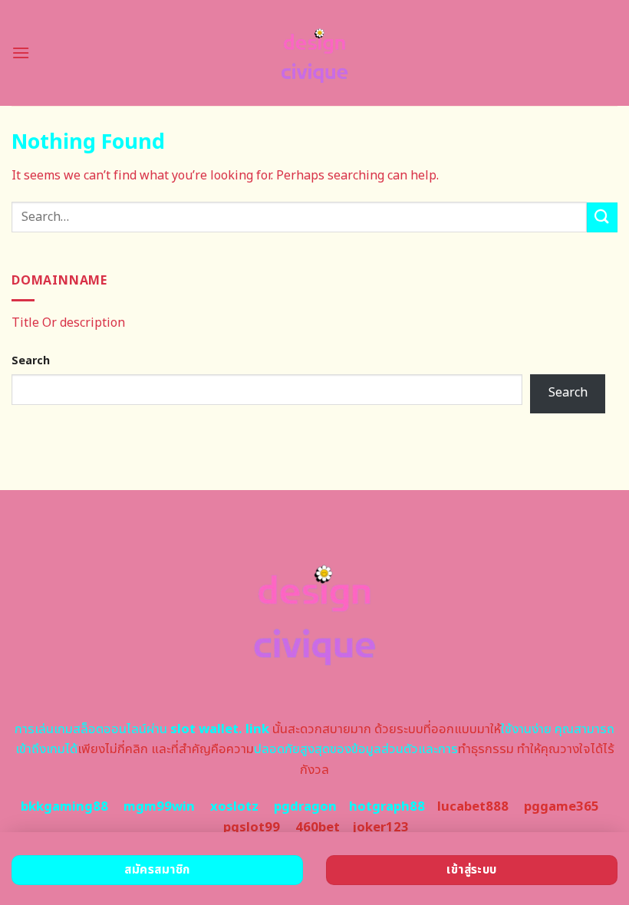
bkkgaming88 (64, 807)
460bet (317, 828)
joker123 (380, 828)
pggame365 (561, 807)
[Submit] (602, 217)
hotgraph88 (387, 807)
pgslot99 (251, 828)
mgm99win (159, 807)
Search (31, 361)
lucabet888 (473, 807)
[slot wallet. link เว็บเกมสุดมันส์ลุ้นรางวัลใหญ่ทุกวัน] (315, 53)
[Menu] (21, 52)
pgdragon (305, 807)
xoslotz (234, 807)
